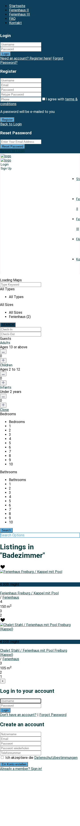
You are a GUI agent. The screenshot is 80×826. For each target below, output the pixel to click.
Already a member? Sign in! (21, 769)
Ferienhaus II (19, 10)
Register (7, 119)
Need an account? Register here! (26, 58)
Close (4, 410)
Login (5, 54)
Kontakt (15, 23)
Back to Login (11, 124)
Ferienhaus (10, 597)
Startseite (17, 6)
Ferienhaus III (19, 14)
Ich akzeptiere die (41, 757)
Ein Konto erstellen (14, 764)
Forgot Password (52, 715)
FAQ (12, 19)
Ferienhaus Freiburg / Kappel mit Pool (29, 593)
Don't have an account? (18, 715)
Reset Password (12, 146)
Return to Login (12, 151)
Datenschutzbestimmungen (56, 757)
